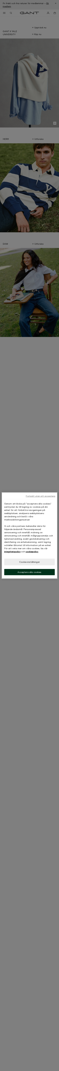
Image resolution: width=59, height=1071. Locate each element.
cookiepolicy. (32, 551)
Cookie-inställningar (29, 562)
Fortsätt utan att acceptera (40, 496)
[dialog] (30, 535)
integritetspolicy (12, 551)
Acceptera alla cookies (29, 572)
